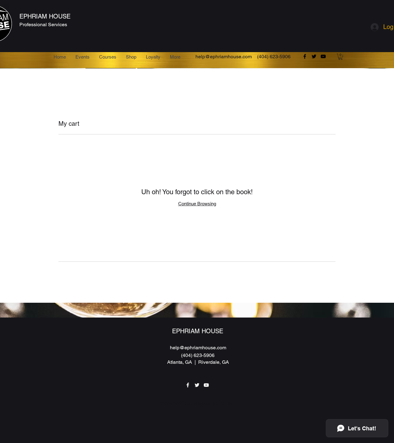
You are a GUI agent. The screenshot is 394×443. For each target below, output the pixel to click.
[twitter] (314, 56)
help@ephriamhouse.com (223, 56)
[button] (340, 57)
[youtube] (323, 56)
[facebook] (305, 56)
